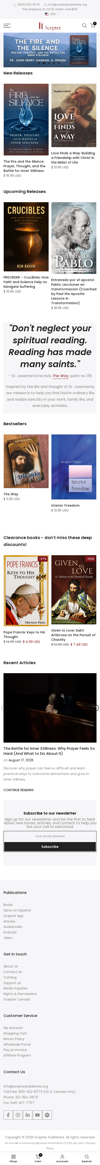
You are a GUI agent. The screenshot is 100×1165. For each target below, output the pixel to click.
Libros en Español (17, 910)
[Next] (95, 707)
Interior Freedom (65, 505)
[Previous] (4, 707)
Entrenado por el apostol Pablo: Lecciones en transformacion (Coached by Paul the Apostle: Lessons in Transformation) (74, 291)
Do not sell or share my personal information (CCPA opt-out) (44, 1143)
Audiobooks (12, 926)
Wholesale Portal (16, 1044)
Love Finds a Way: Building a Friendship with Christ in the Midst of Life (73, 158)
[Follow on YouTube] (37, 1115)
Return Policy (13, 1039)
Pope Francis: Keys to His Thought (24, 634)
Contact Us (12, 972)
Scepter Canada (16, 999)
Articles (9, 921)
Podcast (10, 932)
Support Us (12, 983)
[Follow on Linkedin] (27, 1115)
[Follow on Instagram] (18, 1115)
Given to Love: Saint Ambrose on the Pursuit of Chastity (73, 635)
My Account (13, 1028)
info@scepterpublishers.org (67, 4)
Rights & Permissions (20, 993)
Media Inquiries (15, 988)
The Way (10, 494)
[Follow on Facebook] (8, 1115)
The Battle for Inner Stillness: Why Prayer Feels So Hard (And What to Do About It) (49, 751)
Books (8, 904)
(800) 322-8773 (29, 4)
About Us (10, 966)
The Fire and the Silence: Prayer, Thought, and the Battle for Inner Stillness (24, 166)
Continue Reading (18, 790)
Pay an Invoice (15, 1049)
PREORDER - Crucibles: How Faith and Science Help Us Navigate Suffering (26, 282)
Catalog (10, 977)
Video (8, 938)
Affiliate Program (17, 1055)
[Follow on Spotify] (47, 1115)
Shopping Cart (15, 1033)
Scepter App (13, 916)
